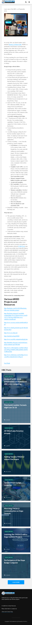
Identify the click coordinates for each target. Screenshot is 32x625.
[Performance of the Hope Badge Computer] (16, 566)
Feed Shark (7, 363)
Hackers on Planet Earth (15, 44)
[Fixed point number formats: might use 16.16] (16, 410)
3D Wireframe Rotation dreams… (13, 432)
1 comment (7, 549)
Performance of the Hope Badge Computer (14, 561)
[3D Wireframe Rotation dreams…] (16, 436)
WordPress (25, 621)
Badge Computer (9, 376)
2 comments (7, 394)
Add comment (8, 471)
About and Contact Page (7, 611)
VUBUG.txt (21, 246)
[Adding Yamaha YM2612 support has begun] (16, 462)
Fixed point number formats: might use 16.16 (15, 406)
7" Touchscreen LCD (13, 118)
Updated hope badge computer (12, 484)
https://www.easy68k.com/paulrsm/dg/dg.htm (16, 339)
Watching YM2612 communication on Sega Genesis (13, 510)
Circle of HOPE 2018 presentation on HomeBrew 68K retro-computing (15, 381)
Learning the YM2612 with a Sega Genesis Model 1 (15, 535)
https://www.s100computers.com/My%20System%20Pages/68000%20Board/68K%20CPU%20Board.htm (16, 349)
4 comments (7, 419)
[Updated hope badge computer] (16, 488)
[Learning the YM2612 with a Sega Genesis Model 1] (16, 540)
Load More (16, 582)
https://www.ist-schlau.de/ (10, 333)
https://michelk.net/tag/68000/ (11, 336)
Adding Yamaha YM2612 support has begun (14, 458)
